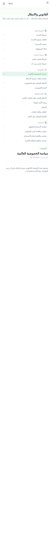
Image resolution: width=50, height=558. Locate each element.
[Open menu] (3, 3)
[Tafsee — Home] (42, 3)
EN (10, 4)
